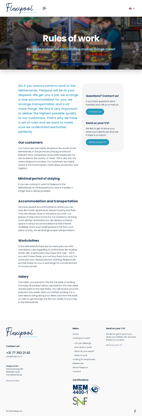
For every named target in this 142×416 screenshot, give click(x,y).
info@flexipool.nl (14, 356)
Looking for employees (84, 359)
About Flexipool (80, 367)
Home (76, 334)
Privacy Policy (12, 380)
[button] (44, 8)
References (78, 363)
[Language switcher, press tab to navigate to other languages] (132, 8)
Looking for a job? (81, 338)
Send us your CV (97, 142)
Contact (77, 371)
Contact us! (95, 111)
